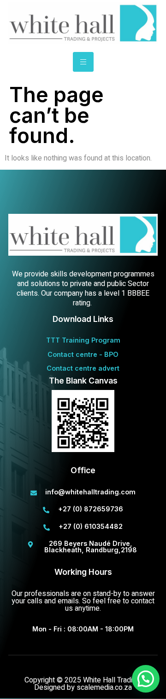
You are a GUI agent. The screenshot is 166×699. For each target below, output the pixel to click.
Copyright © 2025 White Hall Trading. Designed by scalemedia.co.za (83, 684)
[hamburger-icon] (83, 62)
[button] (146, 679)
